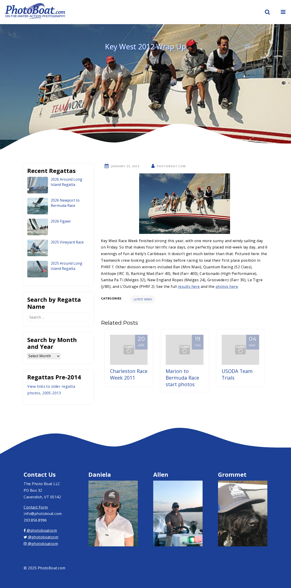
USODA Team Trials (237, 374)
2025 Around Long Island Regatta (66, 266)
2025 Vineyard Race (67, 242)
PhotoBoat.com (171, 166)
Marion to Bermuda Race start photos (182, 378)
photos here (227, 286)
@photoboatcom (41, 530)
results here (189, 286)
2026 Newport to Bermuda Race (65, 203)
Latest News (143, 299)
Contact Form (36, 507)
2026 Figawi (60, 221)
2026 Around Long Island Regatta (66, 182)
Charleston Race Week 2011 (129, 374)
